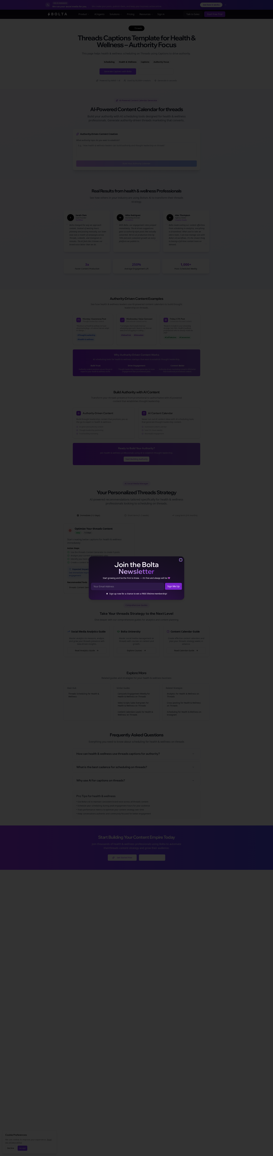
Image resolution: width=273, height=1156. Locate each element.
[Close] (181, 560)
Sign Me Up (173, 586)
